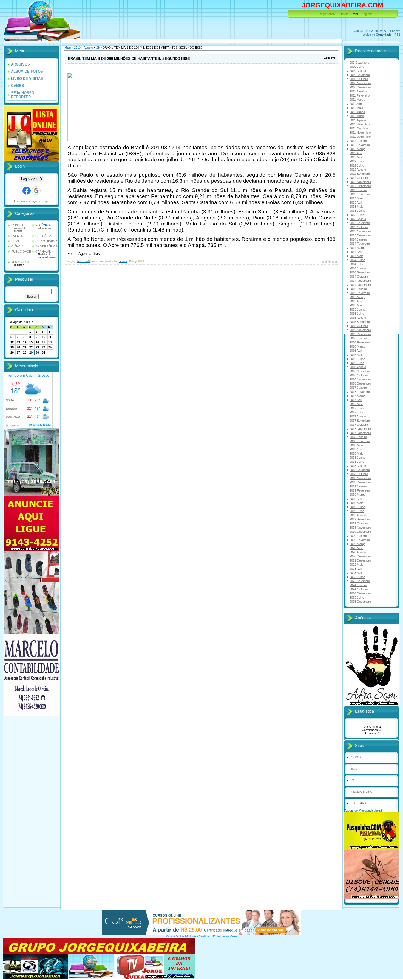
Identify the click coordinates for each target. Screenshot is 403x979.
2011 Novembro (360, 132)
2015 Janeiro (358, 288)
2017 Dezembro (360, 433)
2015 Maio (356, 305)
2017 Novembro (360, 428)
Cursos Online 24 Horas (181, 936)
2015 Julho (357, 313)
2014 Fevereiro (360, 243)
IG (352, 780)
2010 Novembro (360, 83)
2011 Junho (357, 112)
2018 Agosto (358, 465)
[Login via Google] (36, 190)
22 (31, 347)
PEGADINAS (20, 262)
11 (49, 336)
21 (24, 347)
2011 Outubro (359, 128)
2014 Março (357, 247)
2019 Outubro (359, 523)
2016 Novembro (360, 379)
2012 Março (357, 149)
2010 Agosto (358, 70)
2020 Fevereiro (360, 539)
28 (24, 352)
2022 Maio (356, 564)
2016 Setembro (360, 371)
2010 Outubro (359, 79)
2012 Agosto (358, 169)
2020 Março (357, 544)
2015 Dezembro (360, 334)
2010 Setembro (360, 75)
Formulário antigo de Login (31, 201)
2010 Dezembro (360, 87)
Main (67, 47)
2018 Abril (356, 449)
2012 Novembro (360, 182)
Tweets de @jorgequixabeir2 (363, 810)
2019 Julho (357, 511)
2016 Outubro (359, 375)
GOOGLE (357, 757)
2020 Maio (356, 548)
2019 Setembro (360, 519)
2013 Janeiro (358, 190)
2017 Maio (356, 404)
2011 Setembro (360, 124)
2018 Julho (357, 461)
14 (24, 342)
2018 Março (357, 445)
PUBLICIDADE (21, 251)
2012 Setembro (360, 173)
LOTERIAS (358, 803)
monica (123, 261)
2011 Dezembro (360, 136)
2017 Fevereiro (360, 391)
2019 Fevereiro (360, 490)
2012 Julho (357, 165)
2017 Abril (356, 400)
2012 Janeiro (358, 140)
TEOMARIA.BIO (362, 791)
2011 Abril (356, 103)
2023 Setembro (360, 581)
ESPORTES (19, 225)
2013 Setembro (360, 223)
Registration (327, 14)
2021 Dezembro (360, 560)
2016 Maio (356, 354)
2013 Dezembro (360, 235)
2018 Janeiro (358, 437)
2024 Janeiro (358, 585)
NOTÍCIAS (42, 225)
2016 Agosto (358, 367)
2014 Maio (356, 256)
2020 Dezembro (360, 556)
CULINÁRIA (43, 236)
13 (18, 342)
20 (18, 347)
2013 (77, 47)
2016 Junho (357, 358)
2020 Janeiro (358, 535)
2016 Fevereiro (360, 342)
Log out (367, 14)
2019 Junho (357, 507)
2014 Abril (356, 251)
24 (43, 347)
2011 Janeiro (358, 91)
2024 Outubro (359, 589)
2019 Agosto (358, 515)
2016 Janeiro (358, 338)
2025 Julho (357, 597)
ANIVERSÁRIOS (46, 246)
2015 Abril (356, 301)
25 (50, 347)
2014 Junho (357, 260)
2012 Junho (357, 161)
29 (31, 352)
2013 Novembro (360, 231)
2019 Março (357, 494)
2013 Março (357, 198)
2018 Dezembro (360, 482)
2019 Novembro (360, 527)
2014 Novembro (360, 280)
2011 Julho (357, 116)
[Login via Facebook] (26, 191)
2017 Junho (357, 408)
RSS (397, 34)
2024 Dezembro (360, 593)
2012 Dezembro (360, 186)
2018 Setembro (360, 470)
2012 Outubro (359, 177)
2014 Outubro (359, 276)
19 (12, 347)
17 (43, 342)
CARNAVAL (43, 251)
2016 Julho (357, 363)
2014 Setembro (360, 272)
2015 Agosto (358, 317)
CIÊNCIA (17, 246)
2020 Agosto (358, 552)
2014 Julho (357, 264)
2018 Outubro (359, 474)
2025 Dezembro (360, 601)
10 (43, 336)
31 (43, 352)
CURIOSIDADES (46, 241)
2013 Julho (357, 214)
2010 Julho (357, 66)
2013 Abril (356, 202)
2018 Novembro (360, 478)
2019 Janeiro (358, 486)
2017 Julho (357, 412)
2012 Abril (356, 153)
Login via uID (31, 179)
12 (12, 342)
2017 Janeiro (358, 387)
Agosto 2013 (21, 322)
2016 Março (357, 346)
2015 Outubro (359, 326)
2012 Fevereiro (360, 144)
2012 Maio (356, 157)
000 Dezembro (359, 62)
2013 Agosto (358, 219)
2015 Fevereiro (360, 293)
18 (50, 342)
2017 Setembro (360, 420)
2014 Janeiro (358, 239)
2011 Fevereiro (360, 95)
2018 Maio (356, 453)
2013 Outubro (359, 227)
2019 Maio (356, 502)
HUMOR (17, 241)
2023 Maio (356, 572)
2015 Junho (357, 309)
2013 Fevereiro (360, 194)
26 (12, 352)
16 (37, 342)
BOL (354, 768)
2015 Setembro (360, 321)
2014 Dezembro (360, 284)
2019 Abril (356, 498)
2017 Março (357, 395)
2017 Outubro (359, 424)
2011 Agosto (358, 120)
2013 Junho (357, 210)
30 (37, 352)
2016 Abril (356, 350)
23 (37, 347)
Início (344, 14)
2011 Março (357, 99)
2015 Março (357, 297)
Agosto (89, 47)
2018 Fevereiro (360, 441)
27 (18, 352)
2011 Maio (356, 107)
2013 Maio (356, 206)
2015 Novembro (360, 330)
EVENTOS (18, 236)
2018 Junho (357, 457)
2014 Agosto (358, 268)
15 (31, 342)
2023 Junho (357, 577)
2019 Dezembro (360, 531)
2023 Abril (356, 568)
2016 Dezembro (360, 383)
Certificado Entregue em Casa (218, 936)
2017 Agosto (358, 416)
